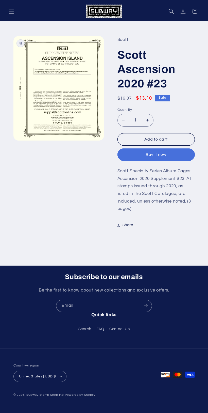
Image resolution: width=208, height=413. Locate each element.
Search (84, 329)
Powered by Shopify (80, 394)
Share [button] (128, 225)
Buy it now (156, 154)
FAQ (100, 329)
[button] (11, 11)
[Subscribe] (146, 306)
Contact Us (119, 329)
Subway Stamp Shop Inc (45, 394)
